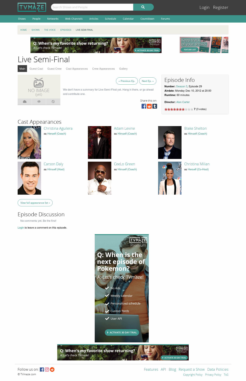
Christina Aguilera (58, 128)
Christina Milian (197, 164)
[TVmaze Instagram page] (47, 370)
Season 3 (181, 86)
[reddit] (149, 107)
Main (22, 68)
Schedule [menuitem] (110, 18)
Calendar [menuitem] (128, 18)
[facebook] (144, 107)
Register (220, 7)
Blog (172, 370)
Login (205, 7)
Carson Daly (53, 164)
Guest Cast (36, 68)
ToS (226, 374)
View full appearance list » (35, 202)
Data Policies (217, 370)
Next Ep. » (148, 81)
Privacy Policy (213, 374)
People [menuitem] (36, 18)
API (163, 370)
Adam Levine (124, 128)
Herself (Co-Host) (198, 169)
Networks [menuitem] (53, 18)
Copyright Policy (192, 374)
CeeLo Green (124, 164)
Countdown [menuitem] (147, 18)
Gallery (123, 68)
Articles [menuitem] (93, 18)
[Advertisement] (96, 45)
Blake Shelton (195, 128)
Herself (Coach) (56, 133)
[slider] (178, 109)
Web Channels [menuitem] (74, 18)
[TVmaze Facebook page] (42, 370)
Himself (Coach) (127, 133)
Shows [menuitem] (22, 18)
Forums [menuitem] (165, 18)
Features (151, 370)
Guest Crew (54, 68)
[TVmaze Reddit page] (52, 370)
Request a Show (192, 370)
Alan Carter (183, 102)
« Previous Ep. (126, 81)
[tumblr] (154, 107)
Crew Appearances (103, 68)
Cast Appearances (77, 68)
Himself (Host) (55, 169)
